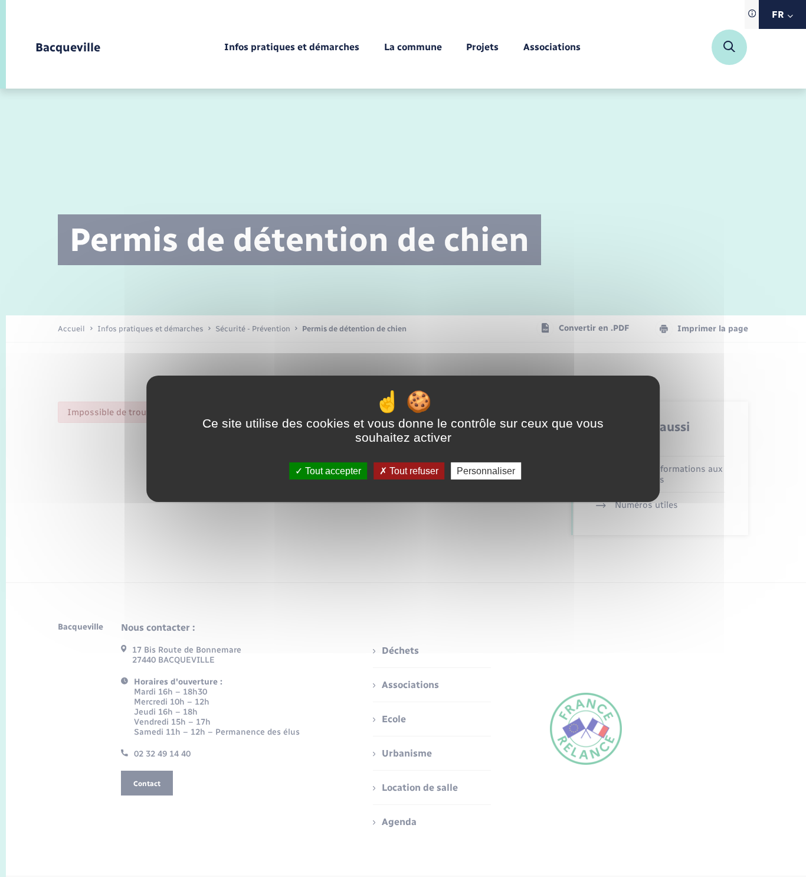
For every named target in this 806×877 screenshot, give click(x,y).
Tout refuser (412, 470)
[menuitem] (291, 47)
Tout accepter (332, 470)
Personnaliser (486, 470)
